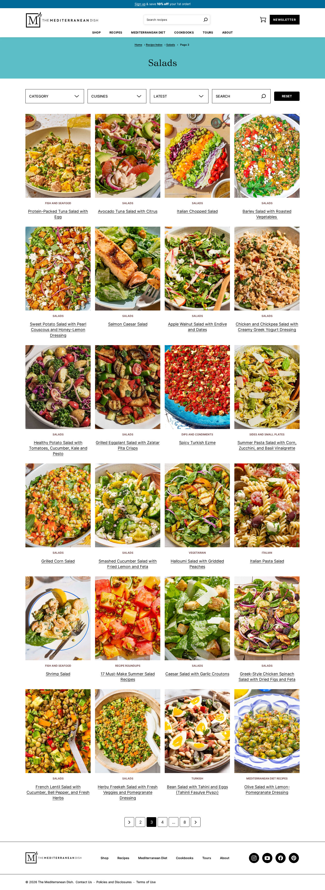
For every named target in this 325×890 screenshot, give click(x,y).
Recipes (115, 32)
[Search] (205, 19)
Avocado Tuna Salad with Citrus (127, 211)
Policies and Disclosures (114, 882)
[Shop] (263, 19)
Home (138, 44)
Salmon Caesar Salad (127, 324)
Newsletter (284, 19)
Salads (170, 44)
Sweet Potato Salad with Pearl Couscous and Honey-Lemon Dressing (58, 329)
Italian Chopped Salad (197, 211)
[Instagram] (254, 858)
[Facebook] (280, 858)
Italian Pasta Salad (267, 561)
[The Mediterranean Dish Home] (61, 20)
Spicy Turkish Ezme (197, 442)
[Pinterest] (294, 858)
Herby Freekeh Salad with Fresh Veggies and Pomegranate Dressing (128, 792)
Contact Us (84, 882)
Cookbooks (184, 32)
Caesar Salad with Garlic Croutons (197, 674)
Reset (287, 96)
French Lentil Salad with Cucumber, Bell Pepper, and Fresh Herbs (58, 792)
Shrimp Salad (58, 674)
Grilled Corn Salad (58, 561)
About (227, 32)
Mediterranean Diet (148, 32)
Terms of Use (146, 882)
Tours (208, 32)
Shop (96, 32)
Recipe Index (154, 44)
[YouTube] (267, 858)
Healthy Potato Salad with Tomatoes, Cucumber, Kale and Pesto (58, 448)
